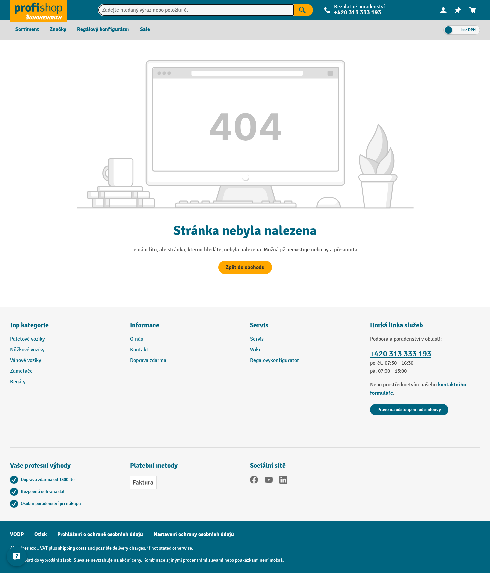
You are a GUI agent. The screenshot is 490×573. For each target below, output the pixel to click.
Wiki (255, 350)
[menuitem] (443, 10)
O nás (136, 339)
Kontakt (139, 350)
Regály (17, 382)
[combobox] (196, 10)
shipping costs (72, 548)
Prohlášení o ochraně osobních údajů (100, 534)
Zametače (21, 371)
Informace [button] (144, 325)
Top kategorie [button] (29, 325)
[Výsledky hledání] (303, 10)
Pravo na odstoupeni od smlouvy (409, 409)
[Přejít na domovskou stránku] (38, 10)
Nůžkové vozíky (27, 350)
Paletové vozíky (27, 339)
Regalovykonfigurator (274, 360)
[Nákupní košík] (472, 10)
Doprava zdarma (148, 360)
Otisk (40, 534)
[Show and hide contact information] (17, 556)
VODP (17, 534)
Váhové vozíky (25, 360)
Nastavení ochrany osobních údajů (194, 534)
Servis (257, 339)
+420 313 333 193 (400, 354)
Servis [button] (259, 325)
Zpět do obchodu (245, 267)
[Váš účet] (443, 10)
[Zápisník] (458, 10)
